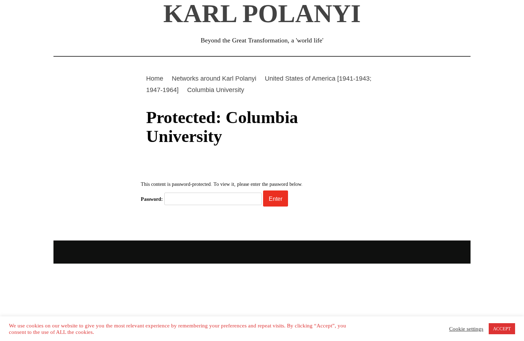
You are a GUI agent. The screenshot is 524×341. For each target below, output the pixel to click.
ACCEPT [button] (502, 328)
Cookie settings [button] (466, 329)
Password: (152, 199)
